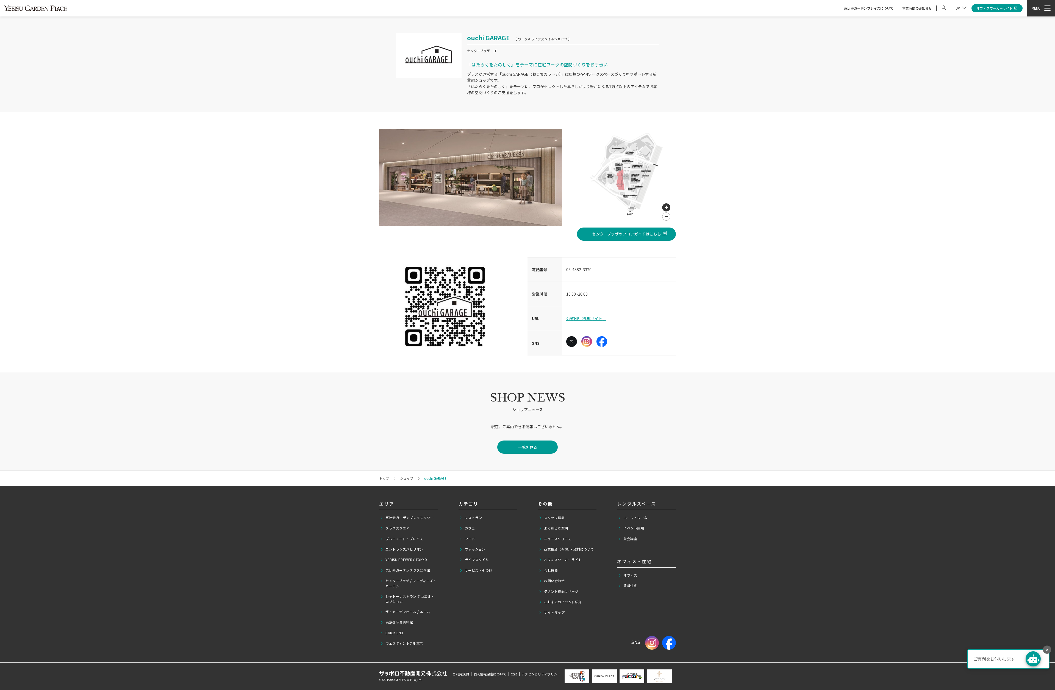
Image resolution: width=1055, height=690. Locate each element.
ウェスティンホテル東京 (404, 643)
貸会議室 (630, 538)
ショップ (406, 478)
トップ (384, 478)
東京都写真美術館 (399, 622)
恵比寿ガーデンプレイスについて (868, 8)
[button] (666, 207)
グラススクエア (397, 528)
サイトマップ (554, 612)
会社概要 (551, 570)
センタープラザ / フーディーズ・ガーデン (410, 583)
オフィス (630, 575)
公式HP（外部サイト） (586, 318)
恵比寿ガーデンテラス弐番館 (407, 570)
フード (470, 538)
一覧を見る (527, 447)
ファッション (475, 549)
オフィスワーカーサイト (994, 8)
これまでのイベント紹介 (563, 601)
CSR (514, 674)
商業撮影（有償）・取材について (569, 549)
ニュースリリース (557, 538)
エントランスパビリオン (404, 549)
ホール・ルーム (635, 517)
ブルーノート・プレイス (404, 538)
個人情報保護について (489, 674)
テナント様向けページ (561, 591)
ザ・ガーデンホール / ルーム (407, 611)
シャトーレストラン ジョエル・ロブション (410, 599)
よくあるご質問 (556, 528)
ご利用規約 (460, 674)
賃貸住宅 (630, 585)
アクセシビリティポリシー (540, 674)
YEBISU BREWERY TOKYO (406, 559)
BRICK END (394, 632)
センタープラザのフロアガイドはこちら (626, 234)
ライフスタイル (477, 559)
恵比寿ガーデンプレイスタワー (409, 517)
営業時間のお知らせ (917, 8)
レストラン (473, 517)
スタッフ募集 (554, 517)
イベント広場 (633, 528)
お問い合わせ (554, 580)
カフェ (470, 528)
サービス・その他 (478, 570)
